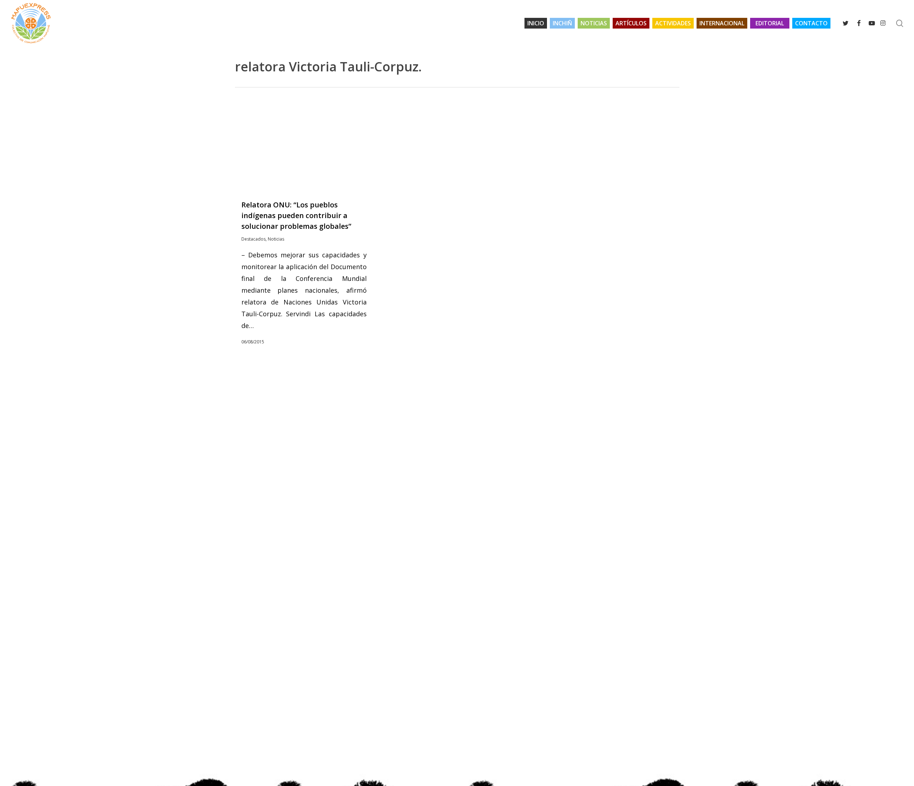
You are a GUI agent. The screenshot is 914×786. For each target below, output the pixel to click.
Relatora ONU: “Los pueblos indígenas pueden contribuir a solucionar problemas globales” (296, 215)
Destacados (253, 239)
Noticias (276, 239)
